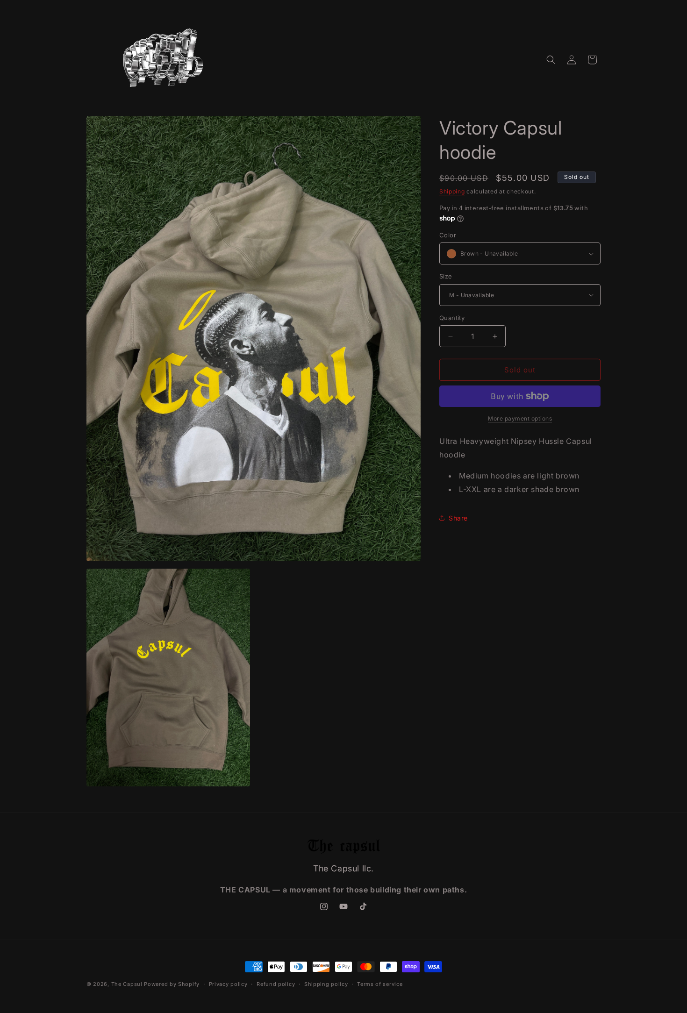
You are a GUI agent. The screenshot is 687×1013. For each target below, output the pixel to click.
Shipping (452, 191)
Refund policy (276, 984)
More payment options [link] (520, 418)
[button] (551, 60)
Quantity (452, 317)
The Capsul (127, 984)
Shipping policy (326, 984)
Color (447, 235)
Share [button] (458, 518)
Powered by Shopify (172, 984)
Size (445, 276)
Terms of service (379, 984)
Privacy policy (228, 984)
